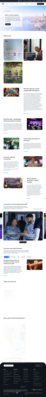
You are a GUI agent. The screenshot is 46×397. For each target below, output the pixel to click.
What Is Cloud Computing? (8, 372)
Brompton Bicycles (17, 266)
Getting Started (16, 371)
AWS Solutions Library (17, 376)
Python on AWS (26, 376)
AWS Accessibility (36, 379)
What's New (5, 380)
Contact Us (35, 371)
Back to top (22, 386)
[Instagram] (36, 389)
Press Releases (6, 384)
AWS (4, 11)
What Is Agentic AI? (7, 374)
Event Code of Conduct (37, 383)
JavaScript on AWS (26, 381)
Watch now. (29, 198)
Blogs (4, 382)
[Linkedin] (34, 389)
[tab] (7, 257)
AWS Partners (16, 383)
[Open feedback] (45, 198)
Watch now (5, 132)
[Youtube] (39, 389)
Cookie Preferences (6, 394)
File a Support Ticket (37, 372)
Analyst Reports (16, 381)
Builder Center (26, 371)
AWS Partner (11, 269)
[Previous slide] (20, 242)
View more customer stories (38, 208)
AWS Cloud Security (7, 379)
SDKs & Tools (26, 372)
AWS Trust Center (16, 374)
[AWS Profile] (43, 1)
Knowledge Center (36, 376)
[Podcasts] (40, 389)
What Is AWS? (6, 371)
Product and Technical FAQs (18, 379)
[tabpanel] (23, 267)
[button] (12, 4)
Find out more (26, 113)
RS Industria (15, 269)
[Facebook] (33, 389)
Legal (34, 381)
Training (15, 372)
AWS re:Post (35, 374)
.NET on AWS (26, 374)
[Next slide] (26, 242)
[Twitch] (37, 389)
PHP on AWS (26, 379)
